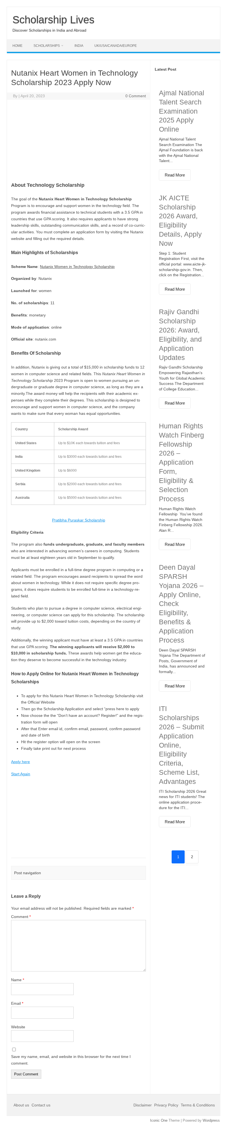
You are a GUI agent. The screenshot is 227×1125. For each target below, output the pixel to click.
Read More (175, 175)
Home (17, 46)
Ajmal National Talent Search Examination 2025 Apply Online (181, 111)
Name (17, 980)
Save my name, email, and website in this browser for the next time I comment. (71, 1059)
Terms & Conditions (198, 1105)
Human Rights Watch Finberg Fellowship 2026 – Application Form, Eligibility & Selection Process (181, 462)
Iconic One (158, 1120)
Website (18, 1027)
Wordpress (211, 1120)
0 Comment (135, 96)
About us (22, 1105)
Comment (21, 916)
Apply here (20, 762)
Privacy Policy (166, 1105)
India (78, 46)
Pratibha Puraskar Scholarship (78, 520)
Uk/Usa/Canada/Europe (115, 46)
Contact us (41, 1105)
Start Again (20, 774)
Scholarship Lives (53, 19)
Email (17, 1003)
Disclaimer (143, 1105)
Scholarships (46, 46)
